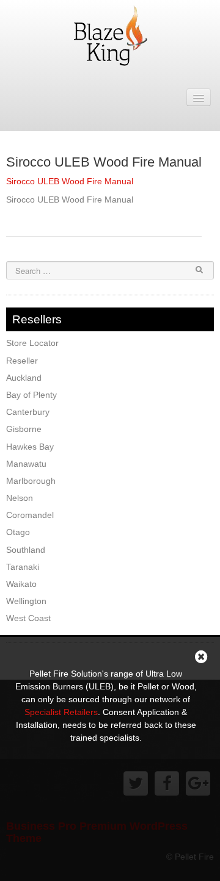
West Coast (28, 618)
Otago (18, 532)
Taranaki (22, 567)
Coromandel (30, 515)
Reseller (22, 360)
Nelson (19, 498)
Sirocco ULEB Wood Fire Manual (104, 162)
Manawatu (26, 464)
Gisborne (24, 429)
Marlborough (31, 481)
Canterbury (28, 412)
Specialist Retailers (61, 712)
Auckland (24, 378)
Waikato (21, 584)
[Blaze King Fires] (110, 34)
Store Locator (32, 343)
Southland (25, 550)
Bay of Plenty (31, 395)
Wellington (26, 601)
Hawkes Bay (30, 446)
